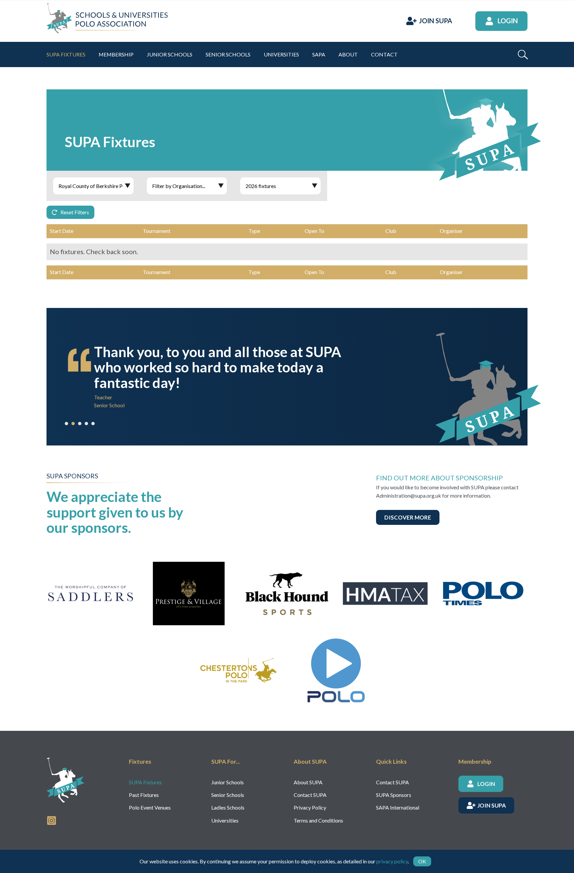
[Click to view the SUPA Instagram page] (51, 820)
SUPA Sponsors (393, 795)
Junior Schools (227, 782)
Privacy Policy (310, 807)
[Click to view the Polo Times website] (483, 594)
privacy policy (392, 861)
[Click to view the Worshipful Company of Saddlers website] (90, 594)
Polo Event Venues (150, 807)
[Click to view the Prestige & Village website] (189, 594)
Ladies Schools (227, 807)
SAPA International (397, 807)
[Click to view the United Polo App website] (336, 670)
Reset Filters (74, 212)
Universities (225, 820)
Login (508, 21)
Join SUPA (435, 21)
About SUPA (308, 782)
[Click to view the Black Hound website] (287, 594)
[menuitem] (66, 54)
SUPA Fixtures (145, 782)
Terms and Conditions (318, 820)
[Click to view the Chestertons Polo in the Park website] (237, 670)
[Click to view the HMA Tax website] (385, 594)
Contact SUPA (310, 795)
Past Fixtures (144, 795)
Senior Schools (227, 795)
